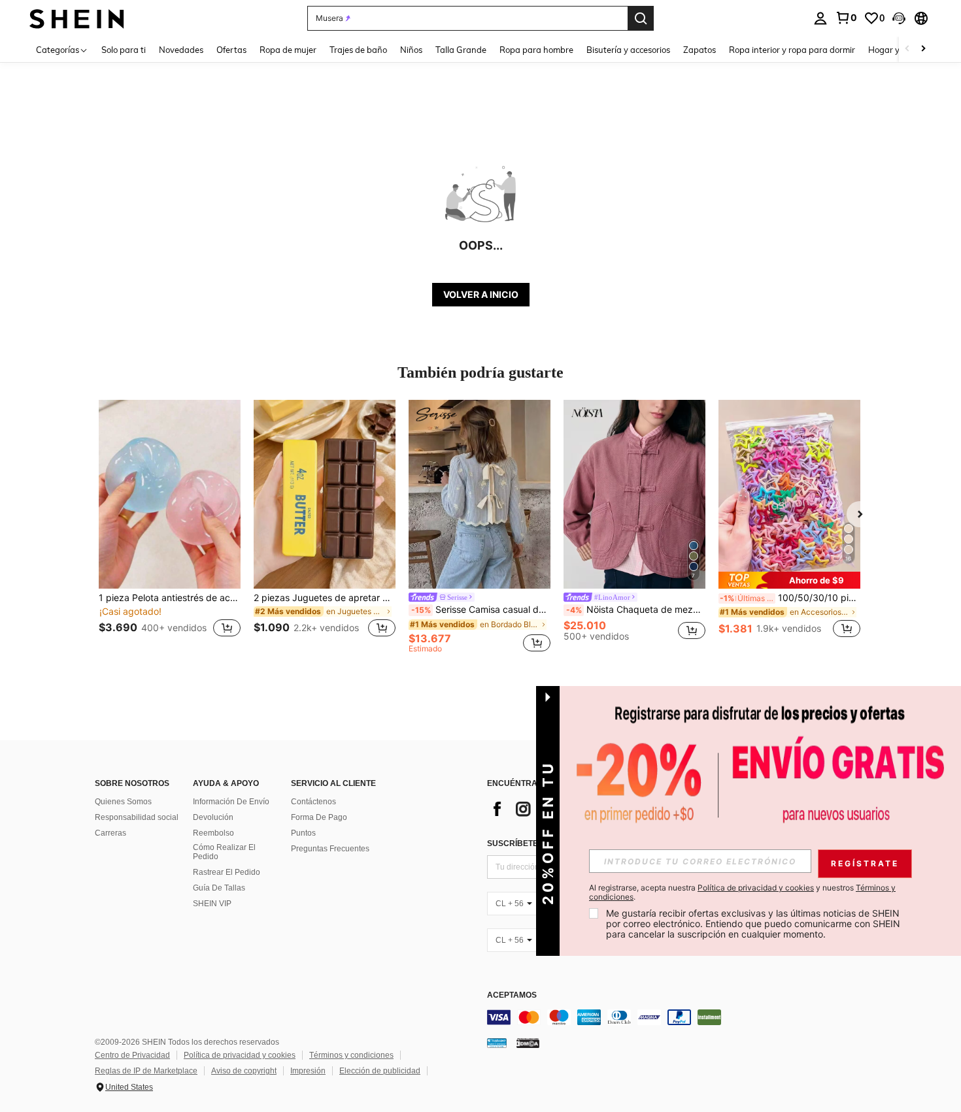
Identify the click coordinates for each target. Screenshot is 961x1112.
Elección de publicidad (379, 1070)
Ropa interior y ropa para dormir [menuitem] (792, 49)
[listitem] (170, 526)
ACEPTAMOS (512, 995)
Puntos (303, 833)
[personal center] (820, 18)
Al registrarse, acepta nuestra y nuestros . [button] (742, 892)
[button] (899, 18)
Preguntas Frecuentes (330, 848)
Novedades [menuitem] (181, 49)
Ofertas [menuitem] (231, 49)
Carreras (110, 833)
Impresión (308, 1070)
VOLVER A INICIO (480, 294)
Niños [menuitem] (411, 49)
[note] (789, 580)
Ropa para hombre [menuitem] (536, 49)
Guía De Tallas (219, 887)
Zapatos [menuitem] (699, 49)
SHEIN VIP (212, 903)
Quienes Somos (123, 801)
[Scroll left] (907, 49)
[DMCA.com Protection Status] (527, 1042)
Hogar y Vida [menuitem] (894, 49)
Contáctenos (313, 801)
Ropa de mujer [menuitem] (288, 49)
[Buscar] (641, 18)
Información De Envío (231, 801)
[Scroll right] (923, 49)
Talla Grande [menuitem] (460, 49)
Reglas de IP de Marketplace (146, 1070)
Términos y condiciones (351, 1055)
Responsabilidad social (136, 817)
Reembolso (213, 833)
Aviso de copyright (244, 1070)
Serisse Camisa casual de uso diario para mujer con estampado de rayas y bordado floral (480, 609)
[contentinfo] (683, 1017)
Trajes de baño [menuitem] (358, 49)
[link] (846, 17)
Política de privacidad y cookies (239, 1055)
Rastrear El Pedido (226, 872)
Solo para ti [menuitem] (123, 49)
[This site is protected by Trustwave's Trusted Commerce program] (497, 1042)
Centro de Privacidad (132, 1055)
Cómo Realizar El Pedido (224, 852)
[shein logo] (76, 18)
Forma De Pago (319, 817)
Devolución (213, 817)
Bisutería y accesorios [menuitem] (628, 49)
